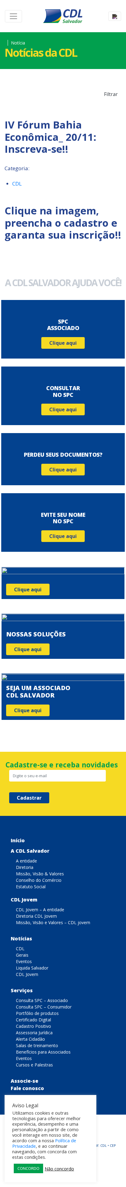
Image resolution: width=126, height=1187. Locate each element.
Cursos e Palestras (34, 1065)
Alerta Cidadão (30, 1039)
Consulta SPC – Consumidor (44, 1007)
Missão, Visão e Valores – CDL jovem (53, 922)
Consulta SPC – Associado (42, 1000)
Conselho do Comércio (38, 880)
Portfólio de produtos (37, 1013)
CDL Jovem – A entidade (40, 909)
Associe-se (24, 1081)
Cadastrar (29, 797)
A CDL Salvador (30, 850)
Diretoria (24, 867)
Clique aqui (63, 343)
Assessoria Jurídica (34, 1032)
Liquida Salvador (32, 968)
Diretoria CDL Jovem (36, 916)
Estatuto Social (31, 886)
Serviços (22, 990)
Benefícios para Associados (43, 1052)
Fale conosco (27, 1088)
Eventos (24, 961)
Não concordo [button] (59, 1168)
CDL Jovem (24, 899)
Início (18, 840)
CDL (17, 183)
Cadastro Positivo (33, 1026)
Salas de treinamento (37, 1045)
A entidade (26, 861)
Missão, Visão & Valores (40, 874)
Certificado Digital (33, 1020)
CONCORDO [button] (28, 1168)
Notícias (21, 938)
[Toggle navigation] (13, 16)
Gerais (22, 955)
